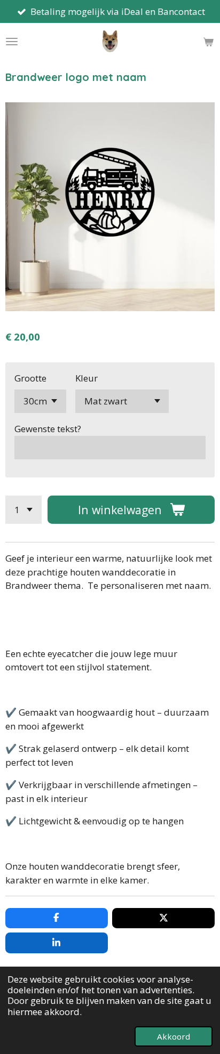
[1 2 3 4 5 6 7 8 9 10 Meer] (23, 510)
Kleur (86, 378)
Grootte (30, 378)
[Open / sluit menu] (11, 41)
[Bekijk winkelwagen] (208, 41)
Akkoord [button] (173, 1036)
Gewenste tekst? (47, 429)
